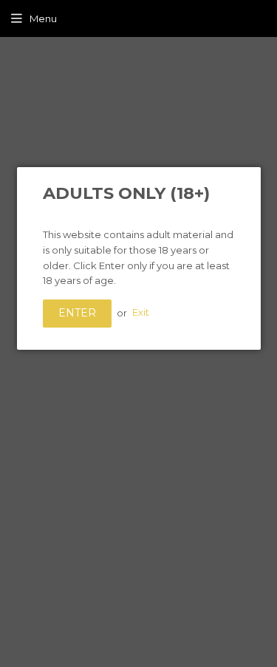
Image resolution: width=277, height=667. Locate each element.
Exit (140, 313)
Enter (77, 312)
